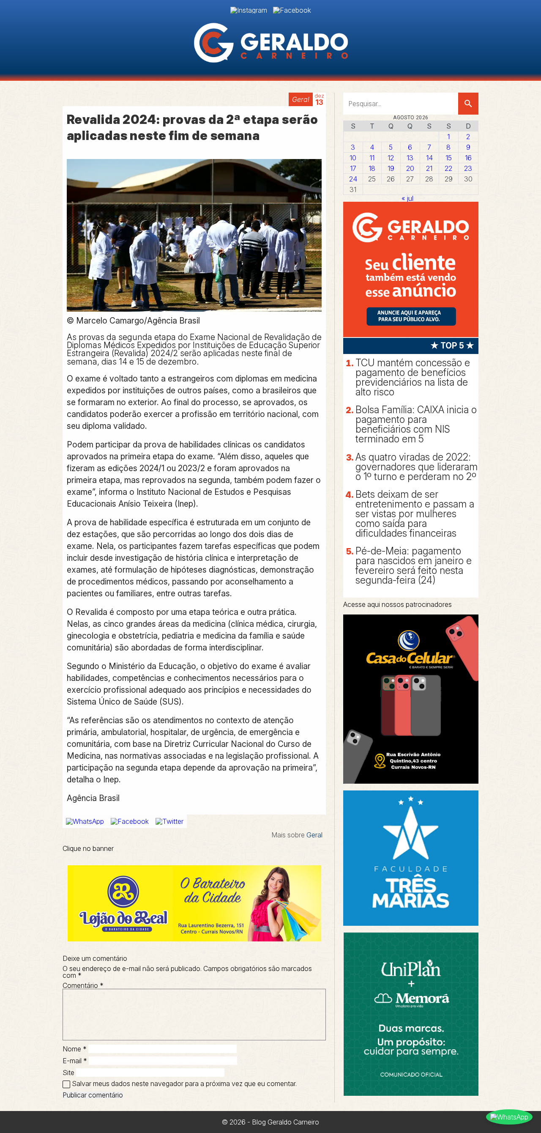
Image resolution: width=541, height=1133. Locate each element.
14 (429, 158)
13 (410, 158)
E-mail (75, 1060)
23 (468, 168)
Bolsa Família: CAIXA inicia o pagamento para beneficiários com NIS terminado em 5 (416, 424)
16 (468, 158)
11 (371, 158)
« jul (407, 198)
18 (372, 168)
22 (448, 168)
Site (68, 1072)
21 (429, 168)
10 (353, 158)
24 (353, 179)
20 (410, 168)
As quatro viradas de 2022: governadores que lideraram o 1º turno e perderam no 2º (416, 467)
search (468, 104)
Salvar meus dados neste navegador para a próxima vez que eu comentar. (184, 1083)
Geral (300, 99)
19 (391, 168)
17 (353, 168)
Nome (75, 1049)
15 (448, 158)
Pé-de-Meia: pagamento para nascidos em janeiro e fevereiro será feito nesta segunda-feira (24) (413, 565)
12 (391, 158)
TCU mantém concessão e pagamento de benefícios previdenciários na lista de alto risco (412, 377)
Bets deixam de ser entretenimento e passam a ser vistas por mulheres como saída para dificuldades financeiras (414, 513)
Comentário (83, 985)
